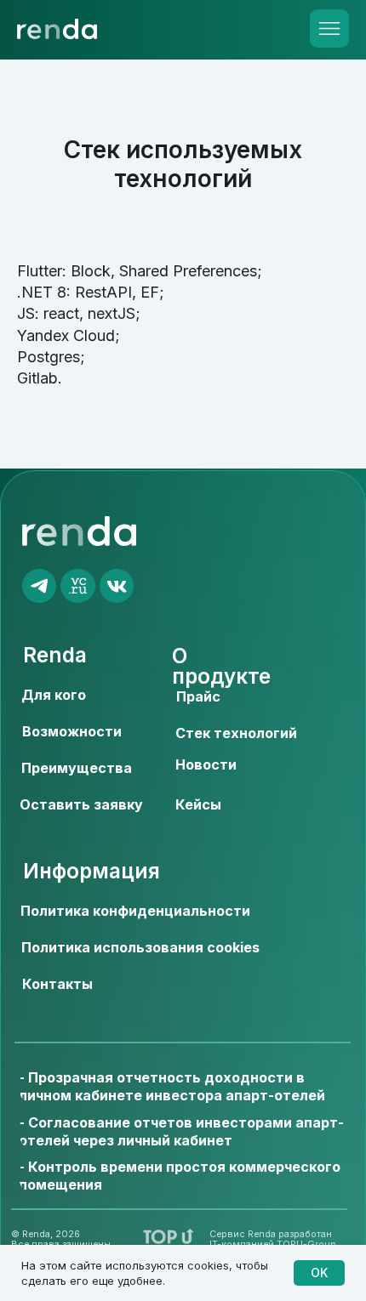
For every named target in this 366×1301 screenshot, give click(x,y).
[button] (81, 805)
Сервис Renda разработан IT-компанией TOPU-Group (272, 1239)
